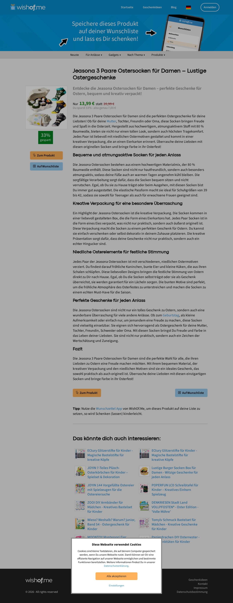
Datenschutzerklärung (116, 566)
